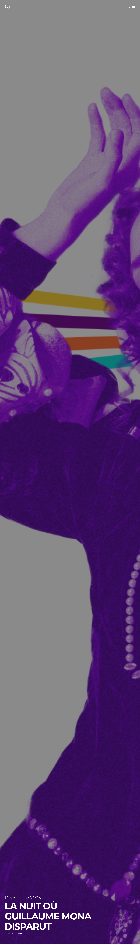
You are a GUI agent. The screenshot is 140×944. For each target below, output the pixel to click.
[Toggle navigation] (133, 7)
